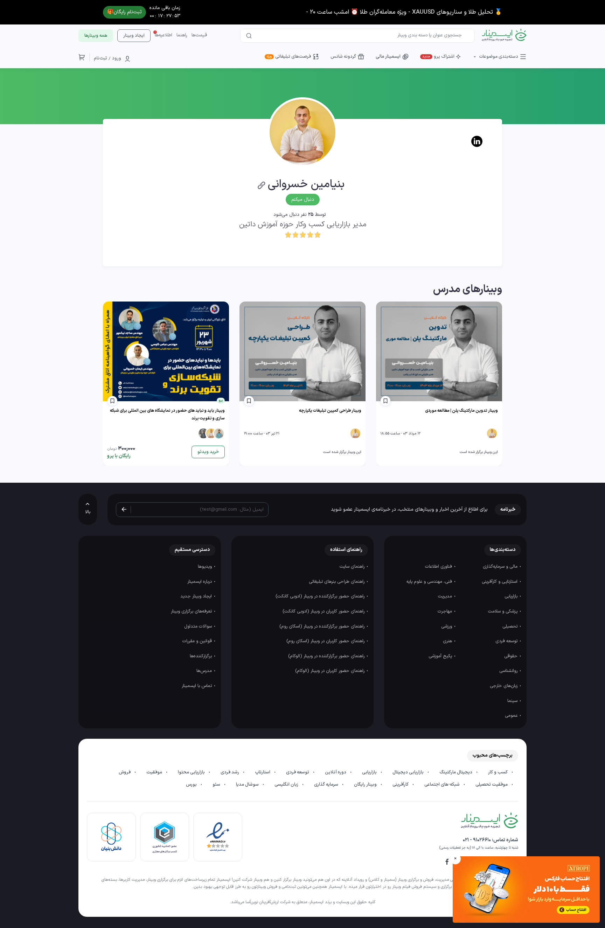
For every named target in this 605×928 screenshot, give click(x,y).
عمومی (512, 715)
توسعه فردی (507, 641)
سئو (217, 784)
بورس (192, 784)
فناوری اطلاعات (439, 566)
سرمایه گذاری (326, 784)
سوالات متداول (198, 626)
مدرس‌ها (204, 670)
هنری (448, 641)
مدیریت (445, 596)
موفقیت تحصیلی (492, 784)
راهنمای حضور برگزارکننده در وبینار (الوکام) (327, 656)
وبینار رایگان (366, 784)
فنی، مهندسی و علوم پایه (429, 581)
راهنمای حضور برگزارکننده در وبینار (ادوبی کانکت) (321, 596)
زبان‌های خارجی (504, 685)
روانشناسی (509, 670)
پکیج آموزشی (441, 656)
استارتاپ (263, 772)
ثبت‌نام (100, 58)
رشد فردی (230, 772)
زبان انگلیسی (286, 784)
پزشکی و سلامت (503, 611)
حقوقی (511, 656)
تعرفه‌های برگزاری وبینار (192, 611)
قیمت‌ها (199, 35)
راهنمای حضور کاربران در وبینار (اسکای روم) (326, 641)
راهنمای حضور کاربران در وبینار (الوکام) (330, 670)
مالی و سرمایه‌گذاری (501, 566)
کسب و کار (498, 772)
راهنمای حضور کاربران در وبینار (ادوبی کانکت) (324, 611)
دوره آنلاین (336, 772)
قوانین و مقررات (197, 641)
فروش (125, 772)
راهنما (181, 35)
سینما (513, 700)
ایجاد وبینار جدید (196, 596)
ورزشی (447, 626)
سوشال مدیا (248, 784)
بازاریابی (512, 596)
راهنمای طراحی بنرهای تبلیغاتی (337, 581)
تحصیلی (510, 626)
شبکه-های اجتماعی (442, 784)
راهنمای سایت (353, 566)
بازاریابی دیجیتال (408, 772)
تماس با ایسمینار (197, 685)
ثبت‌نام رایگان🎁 (124, 12)
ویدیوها (205, 566)
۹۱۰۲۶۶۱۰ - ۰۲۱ (477, 840)
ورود (116, 58)
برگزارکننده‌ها (201, 656)
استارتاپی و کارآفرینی (500, 581)
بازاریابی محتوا (192, 772)
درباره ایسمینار (200, 581)
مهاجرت (445, 611)
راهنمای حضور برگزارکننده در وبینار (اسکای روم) (322, 626)
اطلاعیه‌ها (163, 35)
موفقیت (154, 772)
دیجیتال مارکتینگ (456, 772)
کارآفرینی (401, 784)
